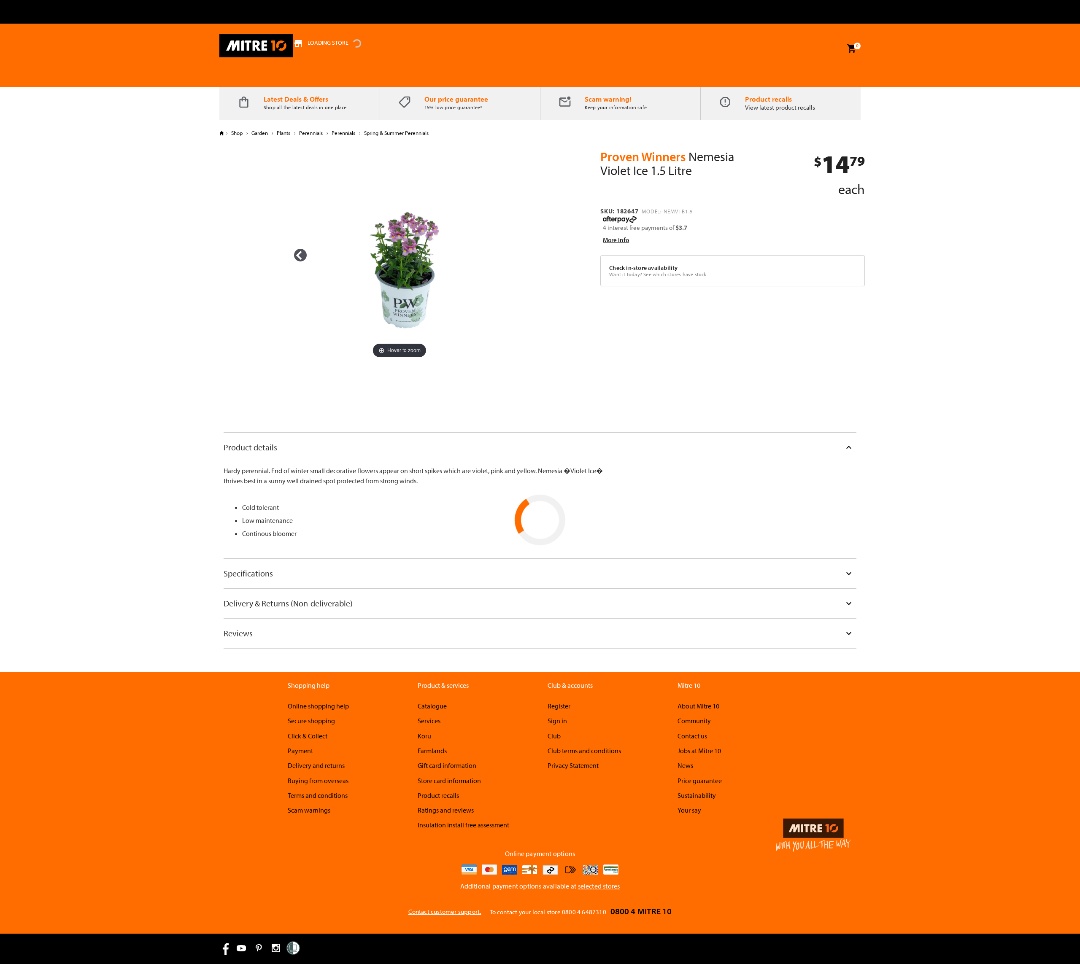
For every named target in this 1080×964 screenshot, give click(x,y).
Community (694, 720)
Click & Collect (307, 736)
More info (616, 240)
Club (554, 736)
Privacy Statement (573, 765)
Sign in (557, 720)
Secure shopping (311, 720)
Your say (689, 810)
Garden (259, 132)
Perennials (311, 132)
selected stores (599, 886)
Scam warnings (309, 810)
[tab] (540, 447)
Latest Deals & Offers (296, 98)
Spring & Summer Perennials (396, 132)
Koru (424, 736)
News (685, 765)
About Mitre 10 (698, 706)
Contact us (692, 736)
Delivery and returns (316, 765)
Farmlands (432, 750)
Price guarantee (700, 780)
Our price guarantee (456, 98)
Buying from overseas (318, 780)
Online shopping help (318, 706)
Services (429, 720)
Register (559, 706)
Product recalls (768, 98)
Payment (300, 750)
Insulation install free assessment (463, 825)
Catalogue (432, 706)
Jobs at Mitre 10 (699, 750)
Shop (237, 132)
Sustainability (697, 795)
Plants (283, 132)
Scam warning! (608, 98)
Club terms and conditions (584, 750)
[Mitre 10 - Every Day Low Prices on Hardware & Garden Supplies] (256, 45)
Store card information (449, 780)
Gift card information (447, 765)
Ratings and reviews (446, 810)
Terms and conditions (318, 795)
